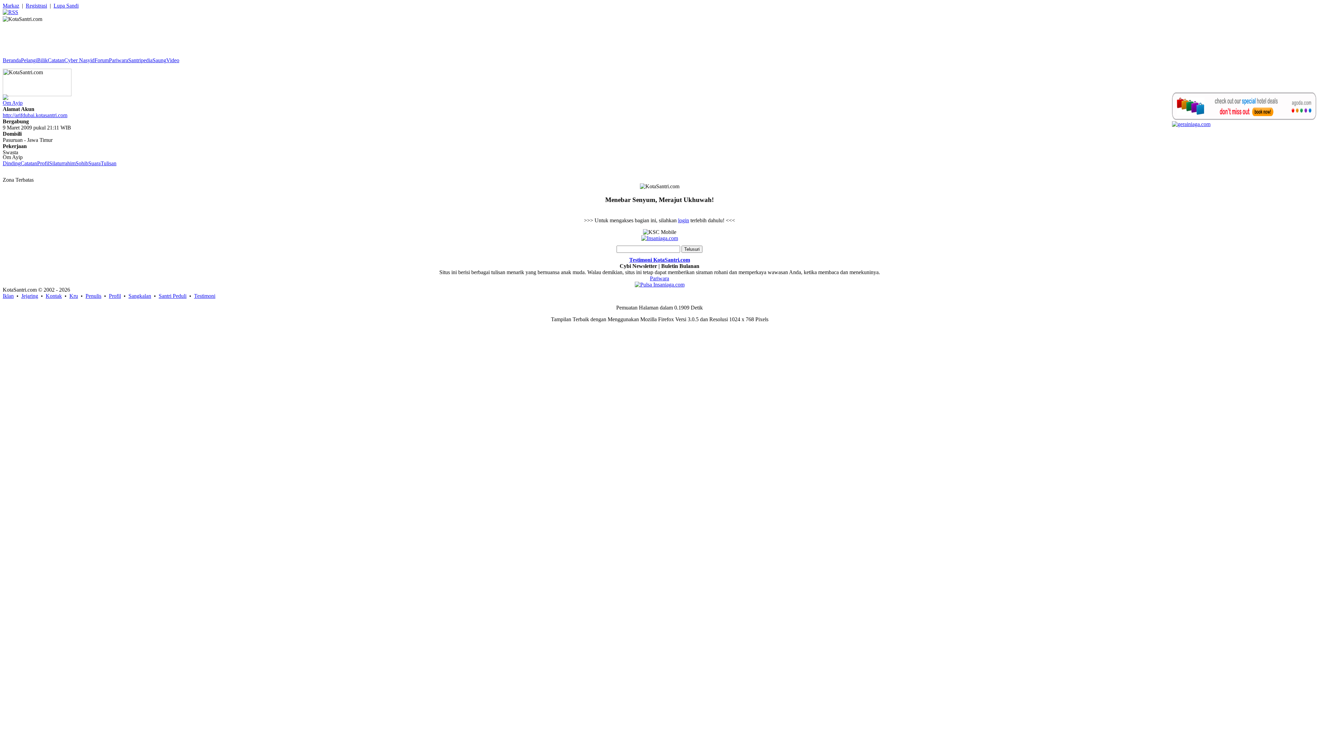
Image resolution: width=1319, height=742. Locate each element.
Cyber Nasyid (79, 60)
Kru (73, 296)
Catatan (56, 60)
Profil (43, 163)
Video (172, 60)
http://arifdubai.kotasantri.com (35, 115)
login (683, 220)
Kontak (54, 296)
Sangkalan (139, 296)
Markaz (11, 6)
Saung (159, 60)
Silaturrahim (62, 163)
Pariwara (118, 60)
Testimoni (204, 296)
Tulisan (108, 163)
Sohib (82, 163)
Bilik (42, 60)
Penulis (93, 296)
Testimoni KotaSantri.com (659, 260)
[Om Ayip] (5, 95)
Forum (101, 60)
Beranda (12, 60)
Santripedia (140, 60)
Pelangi (29, 60)
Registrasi (36, 6)
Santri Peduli (173, 296)
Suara (94, 163)
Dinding (12, 163)
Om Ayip (13, 103)
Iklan (8, 296)
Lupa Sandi (66, 6)
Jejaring (29, 296)
